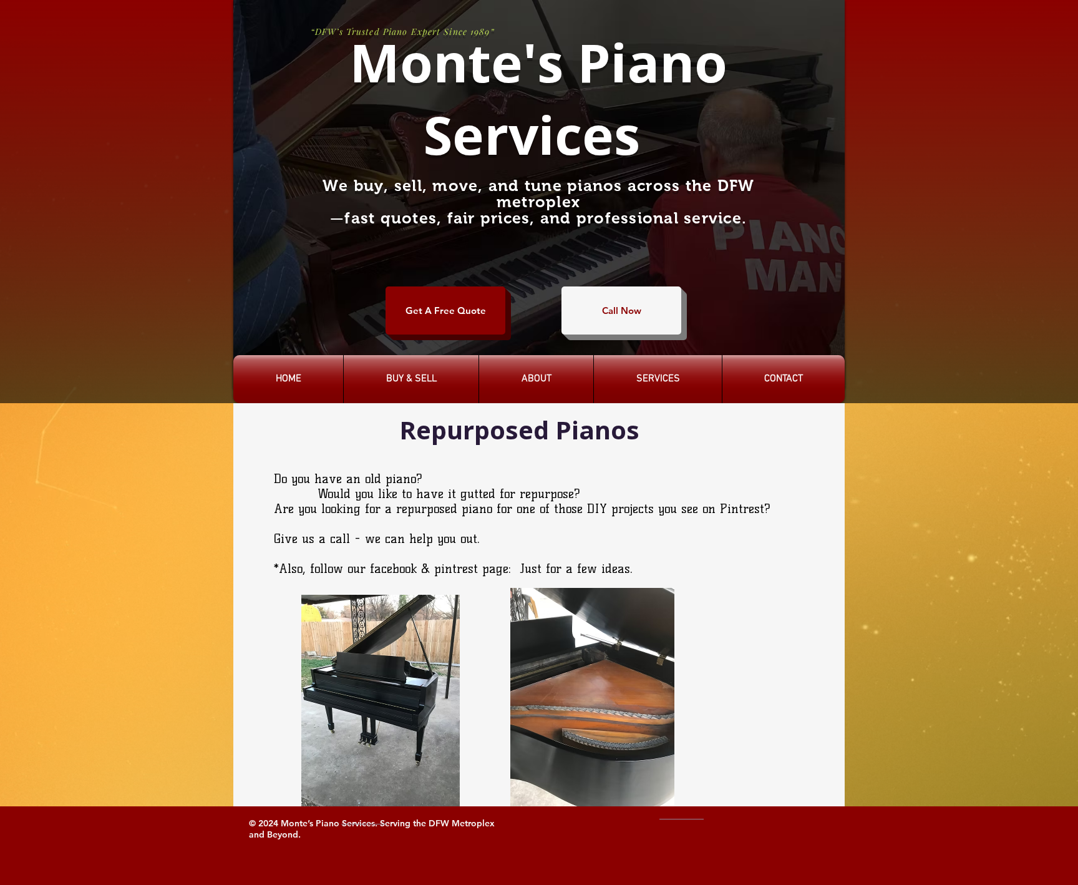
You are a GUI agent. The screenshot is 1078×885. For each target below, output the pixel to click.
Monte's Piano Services (531, 98)
